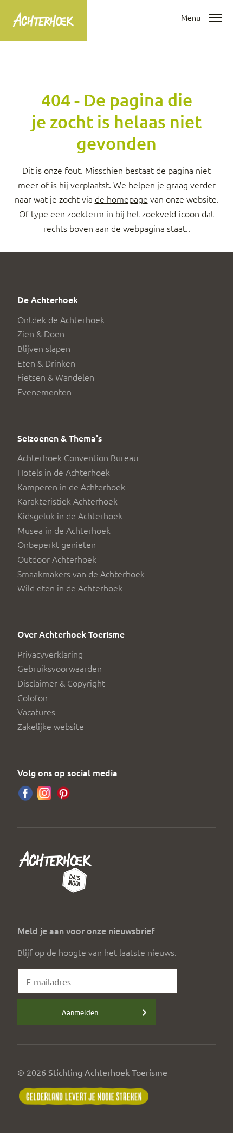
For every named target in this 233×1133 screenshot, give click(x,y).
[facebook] (25, 793)
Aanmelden (80, 1012)
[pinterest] (63, 793)
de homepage (121, 199)
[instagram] (44, 793)
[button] (215, 18)
